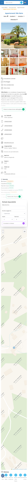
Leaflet (13, 469)
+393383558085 (8, 130)
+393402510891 (8, 121)
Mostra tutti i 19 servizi (12, 196)
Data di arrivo (5, 205)
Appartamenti (20, 7)
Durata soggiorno (6, 210)
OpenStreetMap (19, 469)
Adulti (3, 216)
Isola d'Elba (4, 7)
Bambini (17, 216)
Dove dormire (12, 7)
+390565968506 (8, 125)
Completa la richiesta (8, 223)
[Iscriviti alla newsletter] (2, 475)
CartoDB (25, 469)
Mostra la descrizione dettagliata (12, 109)
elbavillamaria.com (9, 142)
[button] (14, 348)
